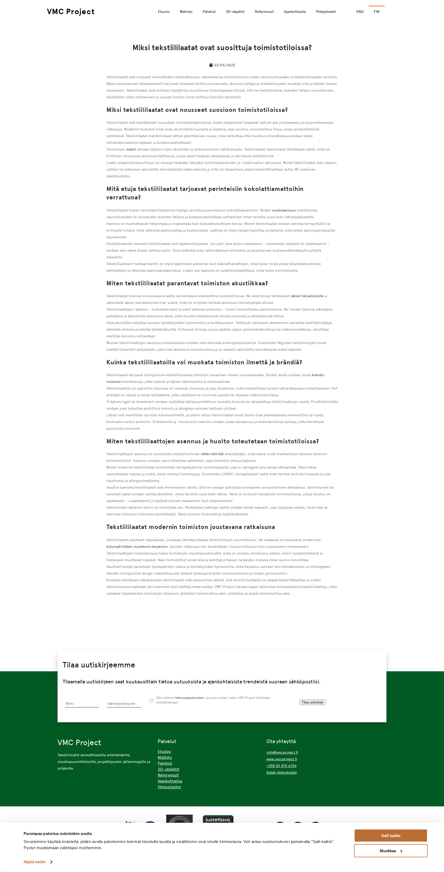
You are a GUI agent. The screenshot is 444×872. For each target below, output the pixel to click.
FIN (377, 12)
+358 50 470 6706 (281, 766)
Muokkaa (388, 850)
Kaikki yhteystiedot (281, 772)
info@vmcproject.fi (282, 752)
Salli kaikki (390, 835)
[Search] (393, 11)
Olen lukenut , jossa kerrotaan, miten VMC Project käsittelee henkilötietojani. (213, 700)
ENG (360, 12)
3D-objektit (235, 12)
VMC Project (71, 11)
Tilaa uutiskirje (312, 702)
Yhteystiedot (326, 12)
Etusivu (164, 12)
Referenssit (264, 12)
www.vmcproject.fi (281, 759)
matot (131, 149)
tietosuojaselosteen (189, 698)
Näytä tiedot (34, 862)
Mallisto (186, 12)
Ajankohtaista (295, 12)
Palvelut (209, 12)
